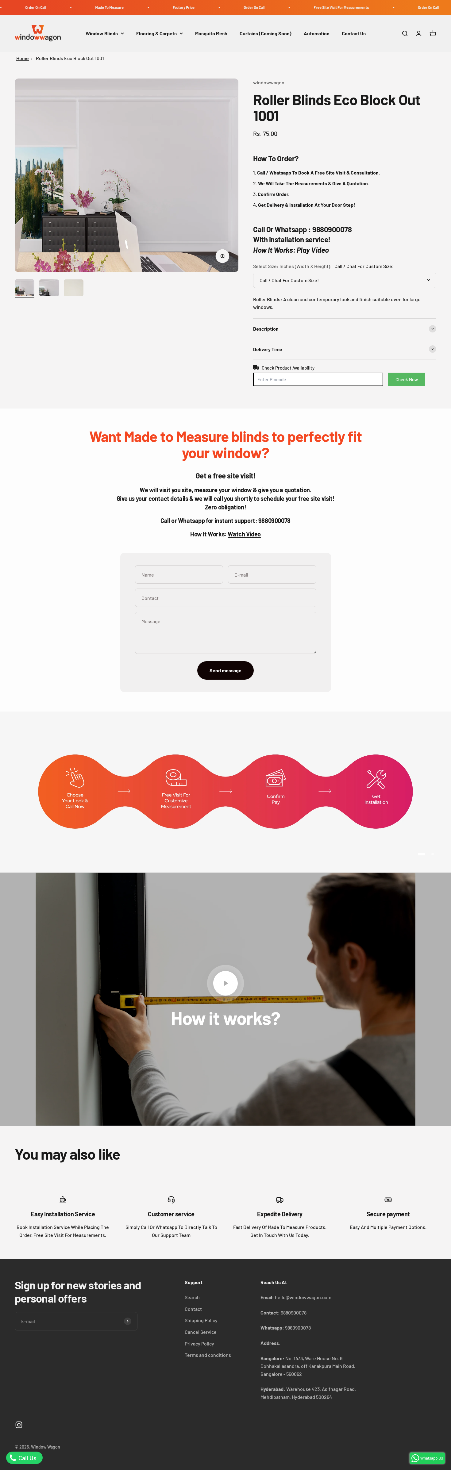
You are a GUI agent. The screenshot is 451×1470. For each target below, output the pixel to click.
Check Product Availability (288, 367)
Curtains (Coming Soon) (265, 33)
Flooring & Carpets (156, 33)
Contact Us (354, 33)
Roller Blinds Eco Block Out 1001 (70, 58)
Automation (317, 33)
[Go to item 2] (49, 288)
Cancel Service (201, 1332)
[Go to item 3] (73, 288)
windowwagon (268, 82)
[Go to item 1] (24, 288)
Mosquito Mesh (211, 33)
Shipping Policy (201, 1320)
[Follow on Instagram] (19, 1425)
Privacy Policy (199, 1343)
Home (22, 58)
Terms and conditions (208, 1355)
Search (192, 1297)
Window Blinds (102, 33)
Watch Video (244, 534)
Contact (193, 1309)
